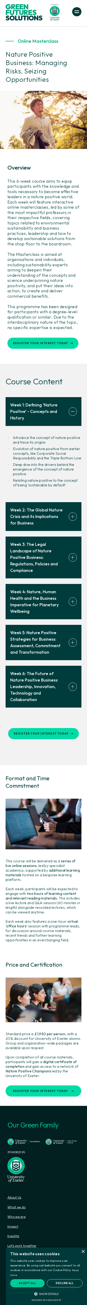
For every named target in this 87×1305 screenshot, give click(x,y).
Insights (13, 1236)
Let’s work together (22, 1246)
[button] (46, 1294)
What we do (16, 1207)
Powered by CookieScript (46, 1300)
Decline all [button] (65, 1283)
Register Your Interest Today (40, 1091)
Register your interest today (40, 343)
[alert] (46, 1276)
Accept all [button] (27, 1283)
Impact (12, 1227)
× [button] (83, 1251)
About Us (14, 1198)
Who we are (16, 1217)
